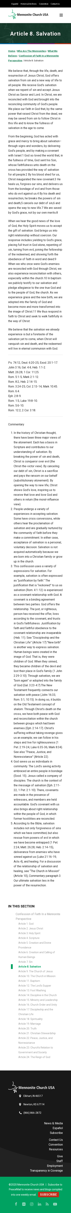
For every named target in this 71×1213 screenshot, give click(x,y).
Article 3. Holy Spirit (29, 933)
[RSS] (47, 1204)
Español (14, 4)
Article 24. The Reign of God (34, 1057)
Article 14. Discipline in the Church (37, 995)
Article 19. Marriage (29, 1023)
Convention (43, 4)
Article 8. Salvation (29, 966)
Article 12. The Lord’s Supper (34, 985)
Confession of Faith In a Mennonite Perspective (38, 916)
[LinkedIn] (39, 1204)
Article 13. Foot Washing (32, 990)
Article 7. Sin (25, 961)
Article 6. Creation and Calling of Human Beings (36, 955)
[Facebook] (16, 1204)
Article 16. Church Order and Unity (37, 1004)
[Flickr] (23, 1204)
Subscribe (56, 1133)
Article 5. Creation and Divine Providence (34, 945)
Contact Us (55, 4)
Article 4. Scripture (29, 938)
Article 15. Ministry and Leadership (38, 999)
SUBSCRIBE (48, 1194)
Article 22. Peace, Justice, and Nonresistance (35, 1040)
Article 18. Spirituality (30, 1019)
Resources (56, 1149)
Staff (59, 1161)
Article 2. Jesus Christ (30, 928)
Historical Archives (29, 4)
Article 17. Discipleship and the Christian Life (35, 1012)
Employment (55, 1166)
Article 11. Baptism (29, 980)
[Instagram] (31, 1204)
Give (60, 1156)
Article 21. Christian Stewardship (37, 1033)
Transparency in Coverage (46, 1170)
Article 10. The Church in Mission (37, 976)
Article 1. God (25, 923)
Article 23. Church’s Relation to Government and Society (35, 1050)
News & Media (53, 1123)
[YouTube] (55, 1204)
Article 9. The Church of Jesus (35, 971)
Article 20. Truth (27, 1028)
